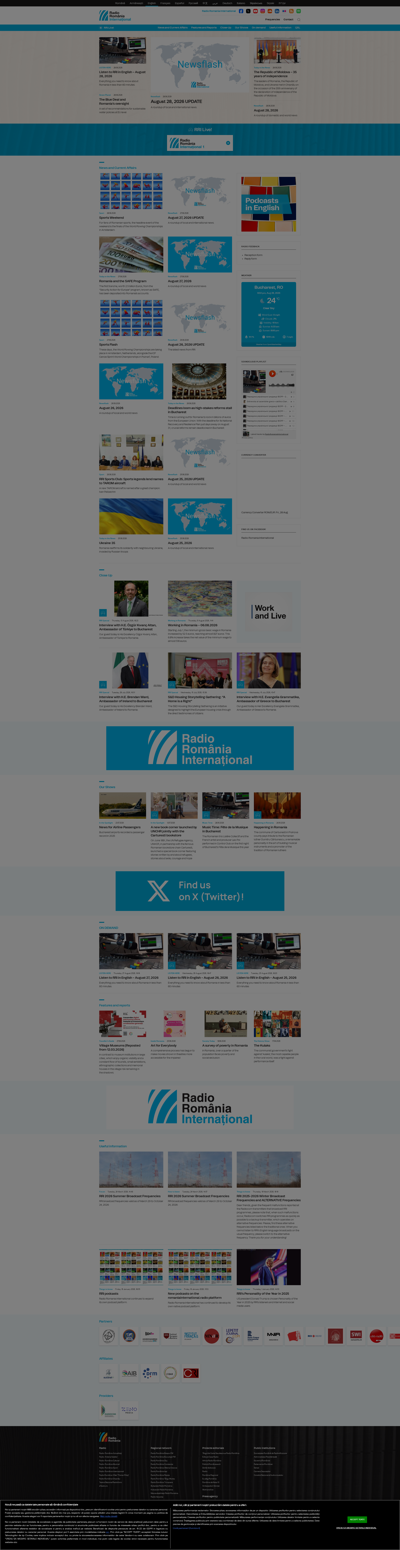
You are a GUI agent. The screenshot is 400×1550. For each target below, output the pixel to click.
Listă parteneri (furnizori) (186, 1528)
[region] (200, 1525)
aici (107, 1532)
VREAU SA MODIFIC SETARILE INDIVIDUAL (356, 1528)
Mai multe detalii (108, 1516)
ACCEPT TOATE (357, 1520)
